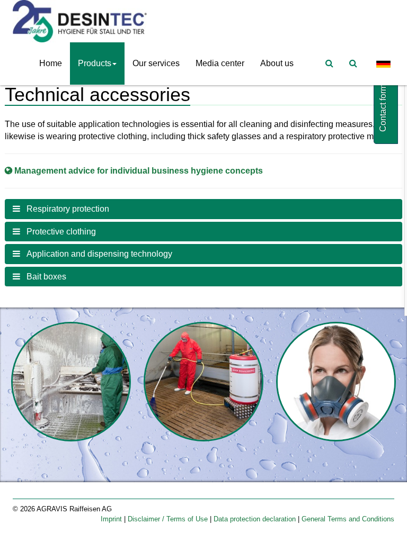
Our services (156, 63)
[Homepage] (82, 21)
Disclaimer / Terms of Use (169, 519)
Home (50, 63)
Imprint (112, 519)
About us (277, 63)
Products (94, 63)
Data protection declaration (256, 519)
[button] (203, 209)
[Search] (353, 63)
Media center (220, 63)
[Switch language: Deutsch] (383, 63)
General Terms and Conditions (348, 519)
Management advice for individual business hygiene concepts (138, 170)
